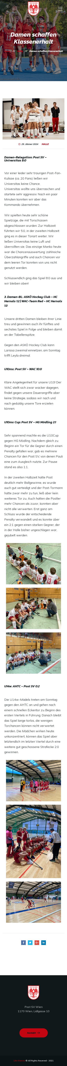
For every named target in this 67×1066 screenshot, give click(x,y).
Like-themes (19, 1060)
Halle (45, 144)
